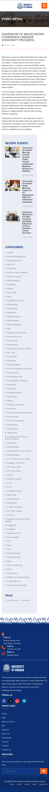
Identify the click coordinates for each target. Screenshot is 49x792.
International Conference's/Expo (19, 348)
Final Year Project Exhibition (17, 272)
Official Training (13, 320)
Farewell (10, 252)
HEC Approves (12, 573)
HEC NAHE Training (14, 511)
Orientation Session (14, 393)
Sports (9, 561)
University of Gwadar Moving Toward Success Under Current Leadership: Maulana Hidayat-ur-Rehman (27, 159)
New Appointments (14, 260)
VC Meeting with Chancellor (17, 381)
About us (6, 733)
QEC (8, 541)
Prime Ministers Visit (14, 377)
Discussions (11, 385)
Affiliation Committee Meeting (18, 577)
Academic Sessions (14, 276)
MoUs (9, 296)
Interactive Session (14, 316)
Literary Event (12, 433)
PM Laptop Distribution (15, 405)
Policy (34, 784)
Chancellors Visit (13, 373)
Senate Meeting (13, 537)
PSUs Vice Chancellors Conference (19, 369)
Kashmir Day (12, 397)
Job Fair (10, 475)
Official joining (12, 304)
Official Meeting (13, 447)
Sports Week (11, 292)
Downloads (6, 737)
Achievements (12, 340)
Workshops (11, 284)
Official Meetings (13, 280)
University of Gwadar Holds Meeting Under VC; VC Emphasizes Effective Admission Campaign (28, 191)
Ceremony (11, 515)
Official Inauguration (14, 324)
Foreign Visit (11, 389)
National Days (12, 344)
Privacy (27, 784)
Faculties (5, 729)
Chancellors (12, 600)
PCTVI (9, 483)
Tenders (5, 745)
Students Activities (14, 365)
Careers (5, 741)
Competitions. (12, 503)
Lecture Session (13, 429)
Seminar (10, 288)
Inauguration (11, 525)
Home (4, 713)
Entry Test (11, 264)
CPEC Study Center (14, 467)
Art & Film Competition (15, 421)
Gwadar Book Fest (14, 533)
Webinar (10, 401)
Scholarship (11, 361)
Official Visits (11, 268)
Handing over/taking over (17, 332)
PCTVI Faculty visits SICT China (18, 459)
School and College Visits (16, 256)
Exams (9, 545)
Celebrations (11, 312)
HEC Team (11, 352)
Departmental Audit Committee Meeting (17, 520)
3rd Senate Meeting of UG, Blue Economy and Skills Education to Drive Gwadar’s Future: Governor (27, 222)
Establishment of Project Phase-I (19, 451)
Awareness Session (14, 479)
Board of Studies (13, 499)
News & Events (8, 721)
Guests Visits (11, 495)
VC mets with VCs (13, 581)
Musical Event (12, 308)
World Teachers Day (14, 565)
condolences (12, 443)
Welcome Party (12, 417)
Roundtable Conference (15, 300)
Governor (25, 600)
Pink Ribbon (11, 409)
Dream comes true (14, 336)
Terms (19, 784)
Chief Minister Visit (14, 553)
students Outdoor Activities (17, 585)
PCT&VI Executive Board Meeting (19, 413)
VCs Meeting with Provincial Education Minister (16, 438)
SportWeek (11, 529)
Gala (8, 328)
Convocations (12, 356)
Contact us (6, 749)
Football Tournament (15, 507)
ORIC (9, 549)
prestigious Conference (15, 463)
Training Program (13, 455)
